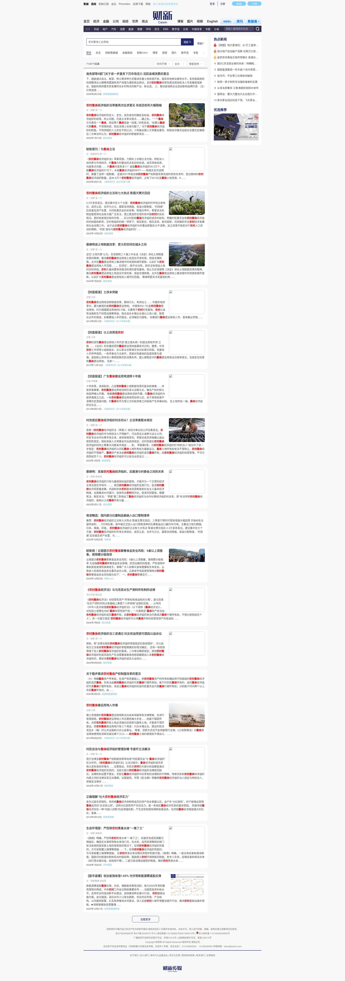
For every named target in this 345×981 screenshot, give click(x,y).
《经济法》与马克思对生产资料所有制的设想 (120, 590)
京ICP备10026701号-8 (145, 933)
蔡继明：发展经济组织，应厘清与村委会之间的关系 (125, 472)
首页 (87, 21)
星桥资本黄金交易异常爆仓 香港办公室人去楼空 (244, 57)
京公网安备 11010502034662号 (214, 933)
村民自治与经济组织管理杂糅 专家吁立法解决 (118, 749)
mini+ (227, 21)
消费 (122, 29)
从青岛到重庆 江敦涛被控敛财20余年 (238, 88)
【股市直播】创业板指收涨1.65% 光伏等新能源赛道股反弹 (123, 876)
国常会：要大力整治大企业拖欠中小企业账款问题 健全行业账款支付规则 (257, 94)
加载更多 (146, 919)
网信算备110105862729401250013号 (176, 933)
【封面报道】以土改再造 (105, 332)
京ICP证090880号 (124, 933)
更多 (87, 29)
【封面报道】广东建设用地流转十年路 (113, 376)
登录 (212, 3)
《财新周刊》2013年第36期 (116, 321)
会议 (113, 4)
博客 (180, 21)
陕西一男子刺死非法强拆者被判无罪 (237, 81)
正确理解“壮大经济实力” (107, 797)
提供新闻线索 (188, 955)
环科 (148, 29)
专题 (207, 29)
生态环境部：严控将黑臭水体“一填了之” (115, 828)
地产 (105, 29)
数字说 (176, 29)
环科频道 (107, 864)
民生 (157, 29)
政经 (125, 21)
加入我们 (144, 955)
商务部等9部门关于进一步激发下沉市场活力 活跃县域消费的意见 (127, 74)
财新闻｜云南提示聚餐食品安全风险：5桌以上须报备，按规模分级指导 (124, 552)
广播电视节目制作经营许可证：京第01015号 (155, 937)
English (212, 21)
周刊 (240, 21)
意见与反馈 (174, 955)
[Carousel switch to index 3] (256, 136)
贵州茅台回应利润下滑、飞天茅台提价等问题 (242, 100)
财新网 (107, 539)
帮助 (148, 4)
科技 (96, 29)
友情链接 (210, 955)
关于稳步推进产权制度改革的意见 (113, 674)
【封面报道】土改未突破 (102, 292)
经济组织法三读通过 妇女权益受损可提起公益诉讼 (124, 634)
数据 (86, 4)
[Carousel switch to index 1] (249, 136)
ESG (165, 29)
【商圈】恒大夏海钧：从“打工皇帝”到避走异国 (243, 45)
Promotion (124, 4)
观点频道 (107, 504)
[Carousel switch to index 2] (252, 136)
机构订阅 (104, 4)
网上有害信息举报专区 (165, 4)
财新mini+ (109, 578)
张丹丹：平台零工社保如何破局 (234, 75)
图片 (190, 21)
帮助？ (201, 43)
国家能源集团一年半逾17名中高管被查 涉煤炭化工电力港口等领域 (254, 69)
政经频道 (107, 137)
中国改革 (197, 29)
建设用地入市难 (102, 705)
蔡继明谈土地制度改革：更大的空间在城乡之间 (116, 244)
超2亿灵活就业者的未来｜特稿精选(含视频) (241, 63)
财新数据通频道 (110, 93)
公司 (116, 21)
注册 (222, 3)
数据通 (252, 21)
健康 (139, 29)
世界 (135, 21)
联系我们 (200, 955)
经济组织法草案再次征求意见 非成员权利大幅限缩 (124, 105)
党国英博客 (108, 816)
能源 (131, 29)
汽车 (113, 29)
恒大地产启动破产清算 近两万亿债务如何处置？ (244, 51)
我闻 (93, 4)
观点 (145, 21)
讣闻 (216, 29)
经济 (96, 21)
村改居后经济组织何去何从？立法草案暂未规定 (119, 420)
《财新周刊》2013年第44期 (117, 365)
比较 (185, 29)
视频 (200, 21)
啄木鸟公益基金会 (159, 955)
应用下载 (138, 4)
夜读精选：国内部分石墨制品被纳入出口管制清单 (118, 515)
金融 (106, 21)
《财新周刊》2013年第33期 (116, 737)
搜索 (186, 42)
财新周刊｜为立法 (100, 149)
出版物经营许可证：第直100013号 (194, 937)
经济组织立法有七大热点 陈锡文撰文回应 (118, 193)
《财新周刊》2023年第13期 (116, 181)
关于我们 (134, 955)
